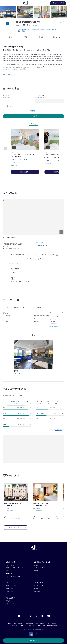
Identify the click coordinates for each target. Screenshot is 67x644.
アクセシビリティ (54, 326)
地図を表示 (21, 31)
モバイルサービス (38, 585)
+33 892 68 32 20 (41, 242)
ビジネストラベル (38, 565)
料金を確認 (33, 640)
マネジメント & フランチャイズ (14, 568)
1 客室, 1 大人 (8, 106)
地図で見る (10, 510)
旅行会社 (36, 570)
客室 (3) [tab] (33, 124)
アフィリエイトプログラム (13, 576)
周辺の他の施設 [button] (11, 475)
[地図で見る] (33, 217)
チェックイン (8, 96)
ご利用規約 (31, 625)
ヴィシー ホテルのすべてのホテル (15, 527)
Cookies (22, 625)
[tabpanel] (33, 153)
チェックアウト (40, 96)
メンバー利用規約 (53, 623)
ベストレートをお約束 (58, 22)
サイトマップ (9, 588)
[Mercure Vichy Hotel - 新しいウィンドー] (45, 492)
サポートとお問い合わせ (12, 603)
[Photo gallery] (33, 12)
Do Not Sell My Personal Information (47, 625)
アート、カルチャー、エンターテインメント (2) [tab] (43, 255)
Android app (37, 591)
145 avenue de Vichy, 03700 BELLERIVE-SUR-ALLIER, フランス (36, 29)
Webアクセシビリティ (12, 585)
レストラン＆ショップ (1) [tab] (33, 259)
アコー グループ (10, 565)
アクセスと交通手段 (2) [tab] (16, 255)
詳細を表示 (17, 373)
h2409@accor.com (42, 245)
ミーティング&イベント (40, 568)
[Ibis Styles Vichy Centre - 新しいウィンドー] (16, 492)
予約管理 (8, 601)
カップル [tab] (30, 403)
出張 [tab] (48, 403)
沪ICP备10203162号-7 (39, 630)
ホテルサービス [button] (11, 300)
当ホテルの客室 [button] (11, 88)
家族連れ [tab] (40, 403)
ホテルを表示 (16, 518)
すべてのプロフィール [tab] (16, 403)
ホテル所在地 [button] (10, 193)
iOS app (36, 588)
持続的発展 (9, 573)
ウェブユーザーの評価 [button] (14, 388)
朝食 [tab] (33, 335)
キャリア (8, 570)
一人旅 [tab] (56, 403)
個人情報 (14, 625)
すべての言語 (9, 591)
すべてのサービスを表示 (56, 315)
